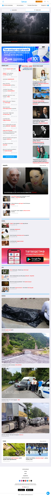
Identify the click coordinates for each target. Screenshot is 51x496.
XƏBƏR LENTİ (5, 65)
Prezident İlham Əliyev (19, 5)
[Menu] (3, 1)
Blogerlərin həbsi (32, 5)
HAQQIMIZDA (25, 475)
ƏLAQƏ (25, 471)
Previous (3, 5)
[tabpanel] (25, 28)
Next (48, 5)
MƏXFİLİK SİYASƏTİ (25, 477)
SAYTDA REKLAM (25, 469)
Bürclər (41, 5)
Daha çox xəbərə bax (43, 165)
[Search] (47, 1)
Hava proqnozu (7, 5)
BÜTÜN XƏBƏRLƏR (10, 156)
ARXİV (25, 473)
